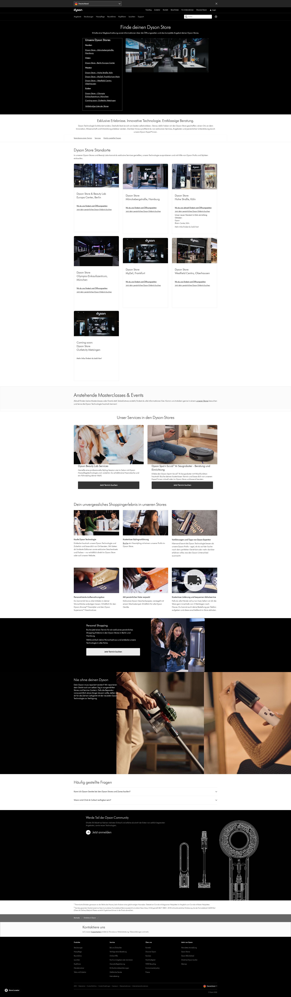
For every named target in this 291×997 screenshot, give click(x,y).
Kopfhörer (122, 17)
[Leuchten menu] (136, 17)
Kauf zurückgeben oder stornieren (121, 960)
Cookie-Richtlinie (92, 986)
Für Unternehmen (188, 10)
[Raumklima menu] (117, 17)
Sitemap (184, 964)
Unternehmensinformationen (140, 986)
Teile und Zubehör (80, 972)
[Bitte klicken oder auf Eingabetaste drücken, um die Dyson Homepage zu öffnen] (78, 10)
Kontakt (165, 10)
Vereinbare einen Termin (83, 138)
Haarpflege (100, 17)
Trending (149, 10)
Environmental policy (152, 968)
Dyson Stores (185, 952)
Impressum (115, 986)
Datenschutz (82, 986)
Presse (148, 972)
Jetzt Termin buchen (113, 651)
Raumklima (111, 17)
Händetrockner (79, 968)
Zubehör (157, 10)
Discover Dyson (201, 10)
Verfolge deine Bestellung (118, 952)
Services (98, 138)
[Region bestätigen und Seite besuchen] (216, 4)
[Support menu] (145, 17)
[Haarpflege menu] (106, 17)
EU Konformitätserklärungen (119, 968)
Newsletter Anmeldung (189, 948)
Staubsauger (88, 17)
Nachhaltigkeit (150, 960)
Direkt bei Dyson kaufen (189, 960)
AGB (75, 986)
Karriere (148, 956)
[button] (145, 791)
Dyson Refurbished (187, 956)
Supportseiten (96, 932)
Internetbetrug (114, 976)
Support (141, 17)
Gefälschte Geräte (116, 972)
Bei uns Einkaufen (116, 948)
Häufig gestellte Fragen (112, 138)
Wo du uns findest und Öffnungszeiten (92, 288)
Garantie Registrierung (117, 964)
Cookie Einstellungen (104, 986)
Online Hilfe (114, 956)
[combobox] (98, 3)
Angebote (77, 17)
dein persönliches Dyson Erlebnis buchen (96, 210)
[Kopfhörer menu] (127, 17)
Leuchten (132, 17)
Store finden (175, 10)
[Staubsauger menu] (94, 17)
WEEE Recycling (151, 964)
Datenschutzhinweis (125, 986)
